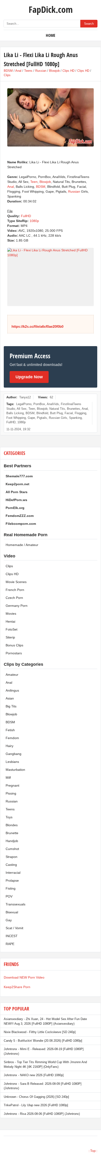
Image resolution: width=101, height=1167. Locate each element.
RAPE (10, 944)
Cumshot (12, 849)
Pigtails (42, 418)
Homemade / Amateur (22, 545)
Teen (34, 182)
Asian (10, 698)
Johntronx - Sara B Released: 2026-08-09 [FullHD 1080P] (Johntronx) (43, 1086)
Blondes (12, 825)
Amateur (12, 674)
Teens (28, 70)
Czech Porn (14, 598)
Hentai (10, 621)
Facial (69, 413)
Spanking (75, 418)
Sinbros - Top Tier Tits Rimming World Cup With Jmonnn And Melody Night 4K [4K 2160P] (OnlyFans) (45, 1064)
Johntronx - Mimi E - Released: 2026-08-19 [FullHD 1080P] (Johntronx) (44, 1051)
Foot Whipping (16, 418)
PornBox (39, 404)
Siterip (10, 637)
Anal (18, 70)
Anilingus (12, 690)
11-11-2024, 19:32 (18, 429)
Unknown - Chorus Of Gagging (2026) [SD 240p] (36, 1097)
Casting (11, 865)
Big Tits (11, 706)
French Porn (15, 590)
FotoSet (11, 629)
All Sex (22, 408)
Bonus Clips (14, 645)
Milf (8, 777)
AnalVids (53, 404)
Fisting (11, 888)
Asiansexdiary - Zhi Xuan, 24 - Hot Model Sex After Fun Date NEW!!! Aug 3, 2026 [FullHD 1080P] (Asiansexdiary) (45, 1021)
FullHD (26, 216)
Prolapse (12, 880)
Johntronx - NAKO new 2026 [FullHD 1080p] (34, 1075)
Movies (11, 613)
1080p (34, 221)
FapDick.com (51, 9)
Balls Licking (15, 413)
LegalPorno (23, 404)
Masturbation (15, 769)
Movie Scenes (16, 582)
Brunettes (73, 408)
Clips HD (68, 70)
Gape (31, 418)
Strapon (11, 857)
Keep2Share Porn (17, 987)
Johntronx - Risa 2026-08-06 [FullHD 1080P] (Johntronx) (42, 1114)
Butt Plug (56, 413)
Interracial (13, 872)
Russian (40, 70)
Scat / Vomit (14, 928)
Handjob (12, 841)
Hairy (9, 746)
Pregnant (12, 785)
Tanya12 (25, 397)
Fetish (10, 730)
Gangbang (13, 754)
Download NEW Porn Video (24, 977)
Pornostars (14, 653)
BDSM (8, 70)
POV (9, 896)
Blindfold (42, 413)
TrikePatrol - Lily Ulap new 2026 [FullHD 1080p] (36, 1105)
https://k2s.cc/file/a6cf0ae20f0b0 (37, 326)
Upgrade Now (29, 377)
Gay (9, 920)
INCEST (12, 936)
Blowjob (54, 70)
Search (89, 23)
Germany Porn (16, 605)
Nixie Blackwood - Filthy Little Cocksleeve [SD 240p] (40, 1032)
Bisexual (12, 912)
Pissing (11, 793)
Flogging (80, 413)
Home (50, 35)
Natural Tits (57, 408)
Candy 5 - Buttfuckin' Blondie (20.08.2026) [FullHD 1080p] (43, 1040)
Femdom (12, 738)
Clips (7, 75)
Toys (9, 817)
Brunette (12, 833)
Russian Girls (58, 418)
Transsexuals (15, 904)
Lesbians (12, 762)
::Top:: (92, 1151)
